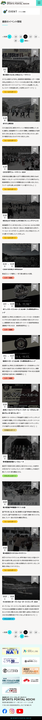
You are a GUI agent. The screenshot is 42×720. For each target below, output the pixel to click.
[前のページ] (9, 37)
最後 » (26, 40)
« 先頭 (4, 36)
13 (31, 36)
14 (36, 36)
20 (16, 40)
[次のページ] (22, 41)
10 (16, 36)
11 (21, 36)
